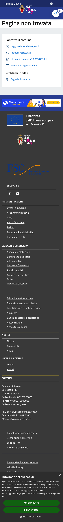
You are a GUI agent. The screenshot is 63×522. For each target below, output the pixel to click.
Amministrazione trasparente (22, 462)
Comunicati (13, 346)
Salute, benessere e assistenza (23, 318)
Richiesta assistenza (17, 447)
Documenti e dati (16, 237)
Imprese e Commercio (18, 265)
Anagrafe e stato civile (18, 252)
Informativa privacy (17, 472)
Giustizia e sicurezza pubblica (22, 303)
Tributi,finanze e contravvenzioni (24, 308)
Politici (10, 227)
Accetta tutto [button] (31, 503)
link (3, 496)
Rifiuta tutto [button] (31, 510)
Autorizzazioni (14, 322)
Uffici (9, 217)
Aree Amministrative (18, 212)
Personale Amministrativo (20, 232)
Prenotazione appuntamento (22, 433)
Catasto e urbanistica (18, 275)
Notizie (10, 341)
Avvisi (10, 351)
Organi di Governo (16, 208)
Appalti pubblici (15, 270)
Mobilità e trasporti (17, 283)
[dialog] (31, 497)
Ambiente (12, 313)
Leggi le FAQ (13, 442)
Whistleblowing (15, 467)
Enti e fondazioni (15, 222)
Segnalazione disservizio (19, 438)
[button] (31, 517)
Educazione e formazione (20, 298)
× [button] (59, 475)
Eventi (10, 369)
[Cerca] (56, 13)
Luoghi (10, 364)
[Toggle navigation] (6, 13)
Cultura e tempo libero (18, 257)
